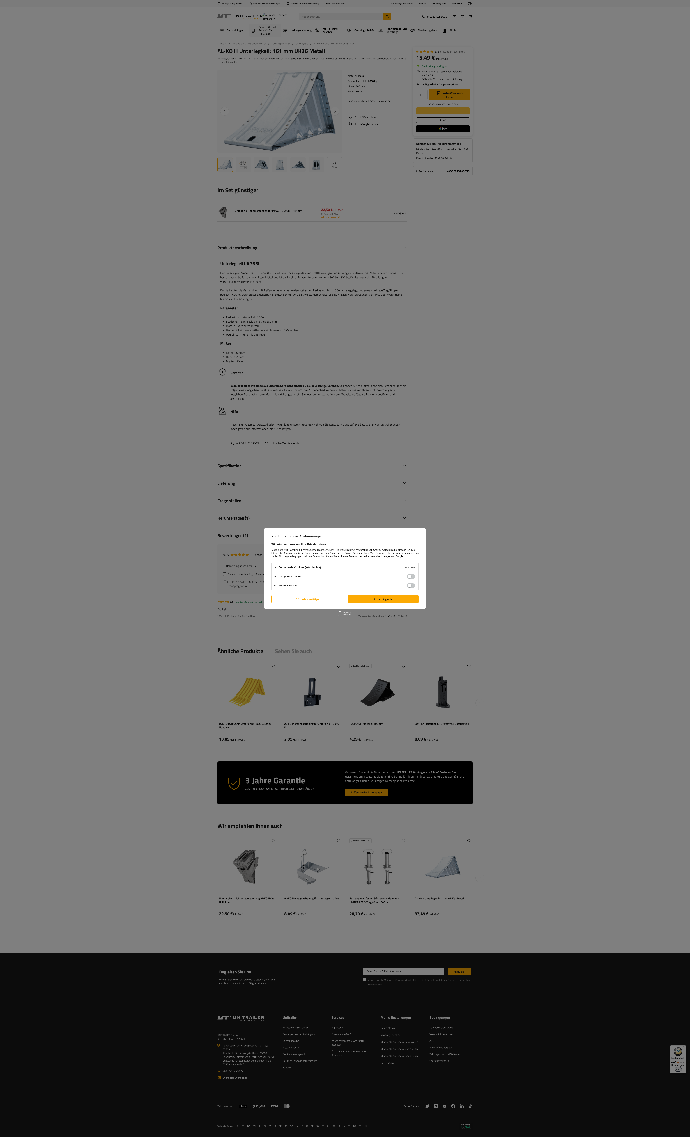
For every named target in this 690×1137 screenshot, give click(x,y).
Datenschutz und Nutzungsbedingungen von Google (376, 556)
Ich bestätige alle (383, 599)
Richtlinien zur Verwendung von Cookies (361, 550)
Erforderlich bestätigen (307, 599)
